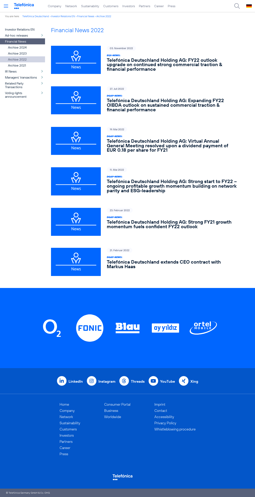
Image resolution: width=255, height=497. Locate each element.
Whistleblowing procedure (175, 429)
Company (54, 6)
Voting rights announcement (15, 95)
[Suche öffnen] (237, 6)
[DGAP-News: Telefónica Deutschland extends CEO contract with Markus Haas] (144, 262)
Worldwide (112, 416)
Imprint (159, 404)
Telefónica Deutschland (35, 16)
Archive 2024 (17, 47)
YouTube (167, 381)
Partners (144, 6)
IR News (11, 71)
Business (111, 410)
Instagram (106, 381)
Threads (138, 381)
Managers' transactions (21, 77)
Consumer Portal (117, 404)
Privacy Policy (165, 423)
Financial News (85, 16)
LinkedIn (76, 381)
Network (71, 6)
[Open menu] (6, 6)
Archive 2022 (103, 16)
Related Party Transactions (14, 85)
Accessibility (164, 416)
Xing (194, 381)
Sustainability (90, 6)
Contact (160, 410)
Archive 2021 (17, 65)
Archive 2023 (17, 53)
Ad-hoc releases (16, 35)
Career (159, 6)
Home (64, 404)
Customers (110, 6)
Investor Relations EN (63, 16)
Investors (128, 6)
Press (171, 6)
